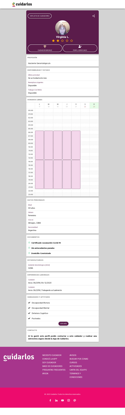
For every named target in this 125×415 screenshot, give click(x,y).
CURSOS (73, 362)
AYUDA (45, 373)
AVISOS (73, 355)
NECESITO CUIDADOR (51, 355)
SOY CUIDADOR (49, 362)
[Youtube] (62, 401)
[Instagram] (68, 401)
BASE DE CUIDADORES (52, 366)
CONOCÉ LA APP (49, 359)
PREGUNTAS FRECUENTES (53, 370)
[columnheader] (39, 105)
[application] (39, 145)
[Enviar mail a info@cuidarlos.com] (74, 401)
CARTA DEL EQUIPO (78, 370)
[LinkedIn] (56, 401)
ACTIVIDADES (76, 366)
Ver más (63, 323)
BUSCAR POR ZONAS (79, 359)
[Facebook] (50, 401)
